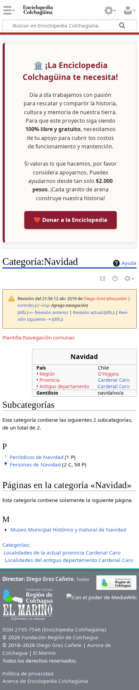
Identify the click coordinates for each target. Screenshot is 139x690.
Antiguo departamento (64, 386)
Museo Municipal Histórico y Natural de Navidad (68, 529)
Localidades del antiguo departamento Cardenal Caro (69, 560)
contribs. (26, 305)
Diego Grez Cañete (50, 579)
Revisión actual (88, 312)
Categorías (15, 544)
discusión (117, 298)
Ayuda (129, 262)
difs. (23, 312)
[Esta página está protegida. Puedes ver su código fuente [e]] (103, 279)
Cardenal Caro (114, 380)
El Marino (44, 652)
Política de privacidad (27, 673)
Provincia (49, 380)
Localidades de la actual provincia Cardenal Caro (62, 552)
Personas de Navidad (35, 464)
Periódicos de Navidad (36, 457)
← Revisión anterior (48, 312)
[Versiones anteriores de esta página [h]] (115, 279)
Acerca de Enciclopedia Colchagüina (45, 680)
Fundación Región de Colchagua (60, 637)
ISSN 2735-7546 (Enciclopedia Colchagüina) (54, 629)
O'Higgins (108, 374)
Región (47, 374)
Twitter (83, 579)
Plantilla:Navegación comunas (38, 337)
